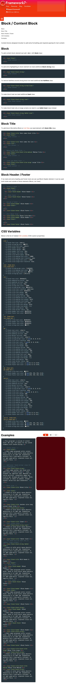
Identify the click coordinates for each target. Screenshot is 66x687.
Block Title (4, 31)
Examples (4, 38)
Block (2, 29)
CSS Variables (5, 36)
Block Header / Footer (7, 33)
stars (11, 12)
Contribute (27, 6)
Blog (20, 6)
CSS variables (23, 236)
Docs (7, 6)
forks (16, 12)
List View (27, 128)
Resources (14, 6)
